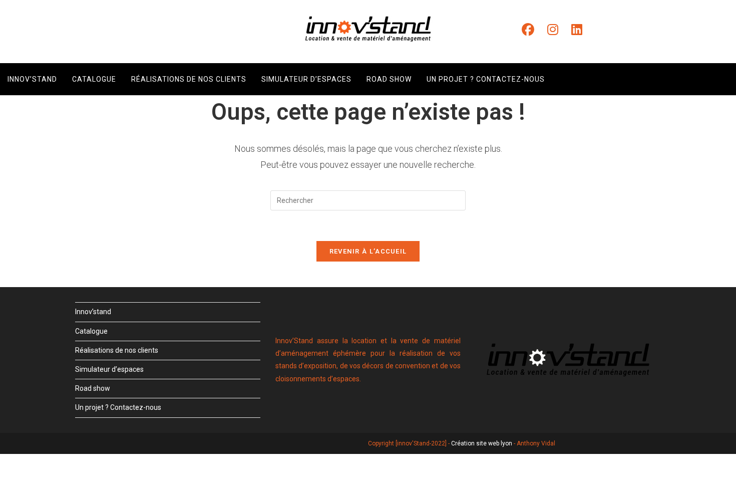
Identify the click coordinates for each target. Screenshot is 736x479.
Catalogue (91, 331)
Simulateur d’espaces (109, 369)
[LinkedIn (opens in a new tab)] (576, 30)
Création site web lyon (481, 443)
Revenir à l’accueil (368, 251)
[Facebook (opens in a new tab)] (528, 30)
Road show (92, 388)
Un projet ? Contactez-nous (118, 407)
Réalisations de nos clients (116, 350)
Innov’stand (93, 312)
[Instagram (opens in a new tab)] (552, 30)
